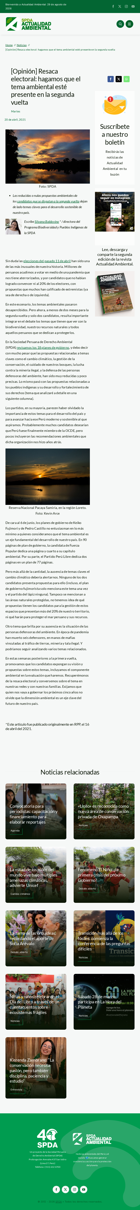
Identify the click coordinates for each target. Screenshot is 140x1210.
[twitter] (119, 6)
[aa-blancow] (92, 1134)
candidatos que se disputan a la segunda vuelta (48, 201)
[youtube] (133, 6)
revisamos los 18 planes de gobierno (43, 347)
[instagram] (126, 6)
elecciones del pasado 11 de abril (47, 261)
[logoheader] (28, 18)
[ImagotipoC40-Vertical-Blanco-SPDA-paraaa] (48, 1130)
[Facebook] (111, 79)
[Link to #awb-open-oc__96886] (120, 24)
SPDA (58, 1201)
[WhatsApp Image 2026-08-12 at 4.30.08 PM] (115, 273)
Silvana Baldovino (47, 221)
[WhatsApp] (126, 79)
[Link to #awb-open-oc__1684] (129, 24)
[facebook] (113, 6)
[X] (119, 79)
